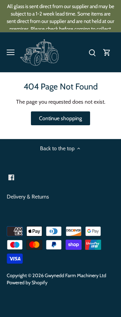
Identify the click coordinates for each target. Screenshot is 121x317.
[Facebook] (75, 197)
